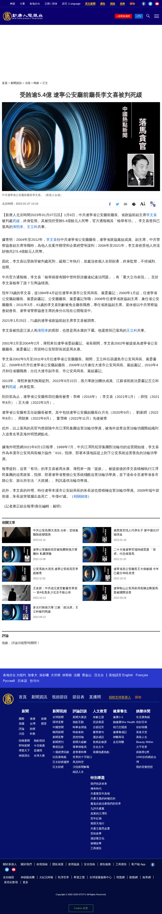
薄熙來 (18, 227)
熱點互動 (78, 722)
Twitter (150, 4)
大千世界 (141, 746)
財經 (32, 728)
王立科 (32, 227)
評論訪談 (80, 711)
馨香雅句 (98, 732)
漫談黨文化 (97, 838)
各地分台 (35, 3)
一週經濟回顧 (61, 752)
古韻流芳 (98, 727)
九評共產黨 (97, 808)
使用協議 (73, 864)
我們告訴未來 (98, 783)
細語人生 (78, 771)
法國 (77, 675)
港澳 (32, 718)
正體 (47, 3)
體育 (44, 723)
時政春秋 (78, 732)
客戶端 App (138, 864)
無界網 (146, 877)
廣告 (102, 3)
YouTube (157, 4)
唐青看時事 (80, 752)
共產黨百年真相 (100, 793)
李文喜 (151, 215)
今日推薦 (39, 745)
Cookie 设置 (81, 908)
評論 (21, 728)
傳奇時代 (96, 788)
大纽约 (21, 675)
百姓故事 (96, 833)
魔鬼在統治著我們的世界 (105, 803)
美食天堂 (141, 732)
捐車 (122, 3)
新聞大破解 (80, 742)
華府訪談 (58, 746)
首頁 (5, 83)
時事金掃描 (80, 727)
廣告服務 (105, 864)
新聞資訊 (16, 83)
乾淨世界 (63, 877)
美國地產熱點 (101, 752)
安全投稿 (89, 864)
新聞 (25, 711)
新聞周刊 (58, 742)
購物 (132, 3)
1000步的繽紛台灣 (146, 759)
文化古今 (98, 746)
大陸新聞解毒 (81, 766)
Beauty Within (144, 742)
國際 (21, 718)
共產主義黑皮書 (100, 828)
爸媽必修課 (100, 742)
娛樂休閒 (143, 711)
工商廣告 (96, 848)
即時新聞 (24, 745)
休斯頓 (67, 675)
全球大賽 (39, 755)
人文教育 (100, 711)
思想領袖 (78, 737)
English (127, 675)
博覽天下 (24, 750)
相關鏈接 (80, 496)
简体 (54, 3)
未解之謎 (98, 717)
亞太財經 (58, 766)
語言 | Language (71, 3)
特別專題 (97, 778)
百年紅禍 (96, 818)
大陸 (27, 83)
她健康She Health (124, 722)
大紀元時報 (46, 877)
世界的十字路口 (82, 757)
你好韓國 (141, 727)
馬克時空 (78, 761)
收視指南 (42, 864)
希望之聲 (79, 877)
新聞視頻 (60, 711)
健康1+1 (118, 717)
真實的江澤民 (98, 813)
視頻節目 (60, 697)
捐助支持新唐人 (120, 697)
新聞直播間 (124, 16)
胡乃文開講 (120, 727)
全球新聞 (58, 717)
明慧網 (120, 877)
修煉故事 (96, 843)
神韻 (12, 3)
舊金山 (86, 675)
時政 (36, 83)
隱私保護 (57, 864)
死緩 (16, 221)
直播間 (95, 697)
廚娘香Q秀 (142, 752)
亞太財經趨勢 (61, 761)
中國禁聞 (58, 727)
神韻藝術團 (28, 877)
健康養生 (120, 711)
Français (142, 675)
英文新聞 (90, 3)
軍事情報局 (80, 746)
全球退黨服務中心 (100, 877)
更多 (25, 882)
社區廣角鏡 (59, 757)
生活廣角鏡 (143, 717)
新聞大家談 (80, 717)
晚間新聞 (58, 732)
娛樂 (44, 718)
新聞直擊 (58, 737)
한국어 (34, 680)
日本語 (22, 680)
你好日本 (141, 722)
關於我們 (26, 864)
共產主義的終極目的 (102, 798)
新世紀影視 (11, 882)
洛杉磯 (44, 675)
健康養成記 (120, 732)
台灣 (32, 723)
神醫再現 (118, 737)
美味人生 (141, 737)
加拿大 (32, 675)
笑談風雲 (98, 722)
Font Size (143, 203)
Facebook (144, 4)
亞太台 (99, 675)
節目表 (78, 697)
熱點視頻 (39, 740)
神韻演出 (24, 755)
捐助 (112, 3)
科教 (32, 733)
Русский (9, 680)
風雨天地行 (97, 823)
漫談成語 (98, 737)
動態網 (133, 877)
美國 (21, 723)
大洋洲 (55, 675)
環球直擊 (58, 722)
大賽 (22, 3)
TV (139, 16)
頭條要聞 (24, 740)
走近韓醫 (118, 742)
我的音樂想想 (144, 766)
